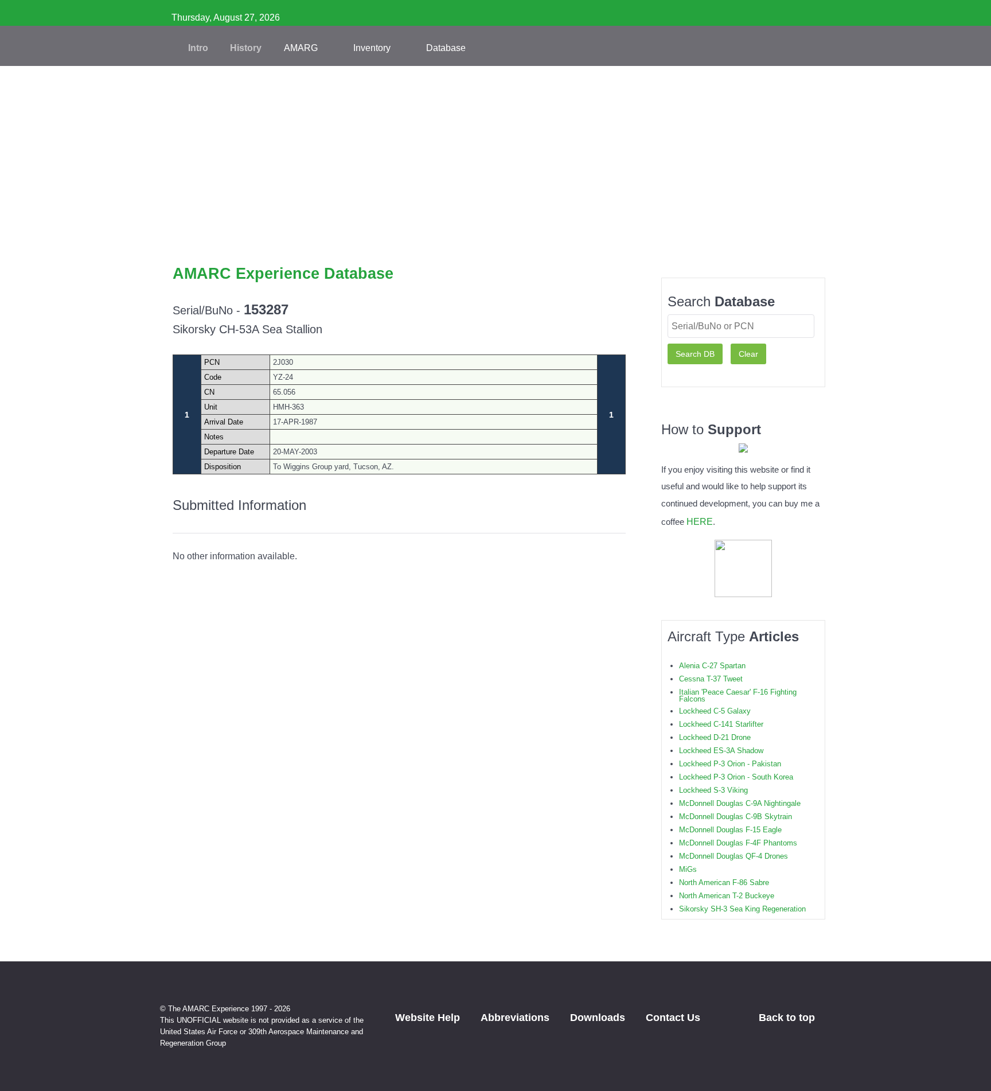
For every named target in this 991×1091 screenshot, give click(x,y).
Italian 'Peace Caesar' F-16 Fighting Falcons (738, 695)
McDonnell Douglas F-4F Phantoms (738, 843)
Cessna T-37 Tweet (711, 679)
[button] (495, 246)
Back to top (788, 1017)
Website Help (427, 1017)
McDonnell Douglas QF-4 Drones (733, 856)
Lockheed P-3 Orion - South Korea (736, 777)
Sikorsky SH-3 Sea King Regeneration (742, 909)
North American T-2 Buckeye (726, 895)
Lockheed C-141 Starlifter (721, 724)
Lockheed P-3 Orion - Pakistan (730, 763)
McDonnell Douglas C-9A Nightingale (740, 803)
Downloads (597, 1017)
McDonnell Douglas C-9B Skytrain (735, 816)
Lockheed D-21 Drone (715, 737)
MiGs (688, 869)
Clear (748, 354)
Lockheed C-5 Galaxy (715, 711)
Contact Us (673, 1017)
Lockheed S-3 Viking (713, 790)
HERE (699, 521)
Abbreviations (515, 1017)
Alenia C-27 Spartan (712, 665)
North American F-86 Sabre (724, 882)
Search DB (695, 354)
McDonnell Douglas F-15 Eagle (730, 829)
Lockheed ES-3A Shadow (721, 750)
